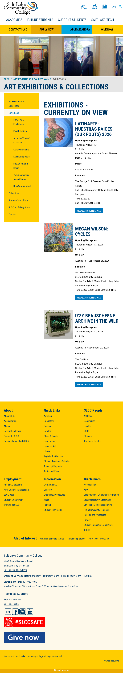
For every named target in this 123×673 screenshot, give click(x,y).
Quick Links (60, 670)
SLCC (6, 79)
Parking (47, 504)
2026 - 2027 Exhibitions (18, 122)
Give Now (107, 29)
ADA (86, 489)
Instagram (22, 611)
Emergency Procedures (54, 494)
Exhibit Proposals (21, 156)
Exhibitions (14, 112)
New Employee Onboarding (16, 489)
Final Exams (49, 441)
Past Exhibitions (21, 131)
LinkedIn (8, 611)
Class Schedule (51, 436)
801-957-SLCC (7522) (15, 570)
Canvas (47, 426)
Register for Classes (53, 456)
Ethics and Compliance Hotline (98, 504)
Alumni (7, 426)
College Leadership (12, 431)
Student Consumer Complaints (98, 525)
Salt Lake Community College (21, 8)
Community (89, 421)
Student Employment (13, 499)
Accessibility (90, 484)
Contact (12, 214)
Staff (86, 431)
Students (88, 436)
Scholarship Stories (76, 538)
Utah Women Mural (22, 186)
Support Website (12, 599)
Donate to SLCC (11, 436)
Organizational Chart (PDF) (16, 441)
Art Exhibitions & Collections (31, 79)
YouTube (30, 611)
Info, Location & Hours (20, 165)
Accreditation (10, 421)
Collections (14, 193)
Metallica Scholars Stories (52, 538)
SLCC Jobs (9, 494)
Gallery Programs (21, 149)
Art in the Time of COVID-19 (21, 140)
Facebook (15, 611)
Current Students (72, 20)
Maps (46, 499)
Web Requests (112, 661)
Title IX (87, 530)
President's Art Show (18, 200)
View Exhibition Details (89, 210)
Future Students (40, 20)
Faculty (87, 426)
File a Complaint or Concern (97, 510)
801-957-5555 (11, 603)
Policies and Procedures (95, 514)
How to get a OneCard (99, 538)
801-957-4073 (30, 581)
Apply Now (46, 29)
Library (47, 451)
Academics (14, 20)
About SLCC (9, 416)
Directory (48, 489)
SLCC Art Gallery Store (19, 207)
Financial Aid (50, 446)
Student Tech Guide (53, 510)
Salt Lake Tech (102, 20)
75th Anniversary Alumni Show (21, 177)
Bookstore (49, 421)
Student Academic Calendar (57, 461)
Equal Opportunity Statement (97, 499)
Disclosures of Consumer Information (101, 494)
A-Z (114, 6)
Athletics (88, 416)
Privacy (87, 520)
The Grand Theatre (92, 441)
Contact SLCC (18, 29)
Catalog (47, 431)
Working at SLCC (12, 504)
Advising (48, 416)
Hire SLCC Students (13, 484)
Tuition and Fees (51, 471)
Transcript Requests (53, 466)
